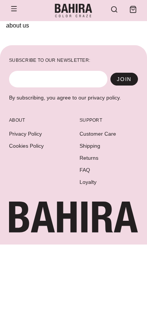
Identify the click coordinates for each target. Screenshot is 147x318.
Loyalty (88, 182)
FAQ (85, 170)
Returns (89, 158)
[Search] (114, 9)
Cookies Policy (26, 146)
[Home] (73, 10)
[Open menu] (14, 9)
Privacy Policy (25, 134)
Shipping (90, 146)
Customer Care (98, 134)
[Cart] (133, 9)
